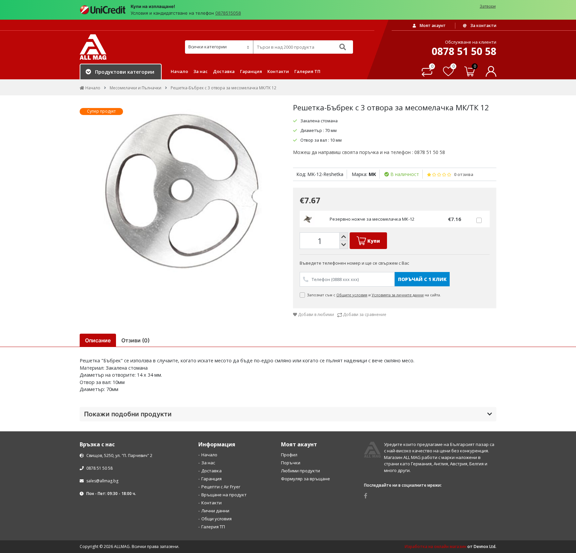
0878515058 (228, 13)
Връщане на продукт (224, 495)
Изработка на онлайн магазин (435, 546)
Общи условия (216, 519)
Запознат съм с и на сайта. (374, 294)
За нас (200, 71)
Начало (179, 71)
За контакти (482, 25)
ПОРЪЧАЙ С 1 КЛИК (422, 279)
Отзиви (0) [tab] (135, 340)
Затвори (488, 6)
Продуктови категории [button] (124, 71)
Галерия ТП (307, 71)
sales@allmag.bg (102, 481)
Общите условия (351, 294)
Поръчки (290, 463)
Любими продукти (300, 471)
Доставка (224, 71)
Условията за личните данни (398, 294)
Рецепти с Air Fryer (220, 487)
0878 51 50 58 (99, 468)
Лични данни (215, 511)
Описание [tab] (98, 340)
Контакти (278, 71)
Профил (289, 455)
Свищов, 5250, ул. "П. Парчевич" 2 (118, 455)
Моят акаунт (432, 25)
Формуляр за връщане (305, 479)
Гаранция (251, 71)
